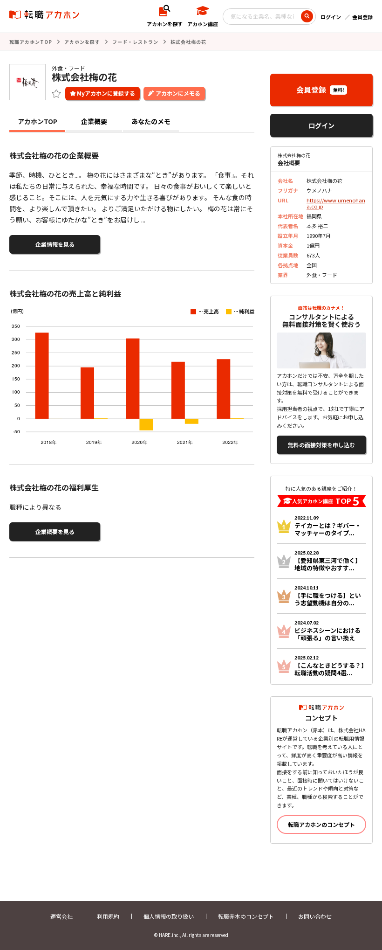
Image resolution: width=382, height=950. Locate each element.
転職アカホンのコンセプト (321, 824)
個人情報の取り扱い (168, 916)
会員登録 (362, 17)
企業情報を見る (55, 244)
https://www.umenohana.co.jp (336, 203)
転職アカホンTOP (30, 41)
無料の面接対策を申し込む (321, 445)
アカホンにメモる (178, 93)
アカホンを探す (82, 41)
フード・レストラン (135, 41)
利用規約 (108, 916)
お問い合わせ (315, 916)
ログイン (331, 17)
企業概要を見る (55, 531)
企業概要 (94, 121)
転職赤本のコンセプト (246, 916)
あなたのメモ (151, 121)
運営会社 (61, 916)
